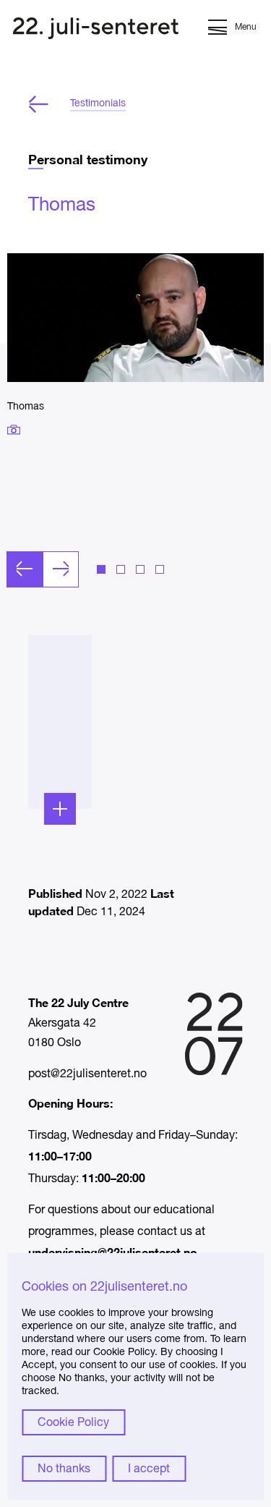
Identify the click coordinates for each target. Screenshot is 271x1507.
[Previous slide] (25, 569)
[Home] (95, 30)
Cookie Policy (73, 1423)
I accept (149, 1469)
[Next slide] (61, 569)
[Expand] (60, 809)
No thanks (64, 1469)
